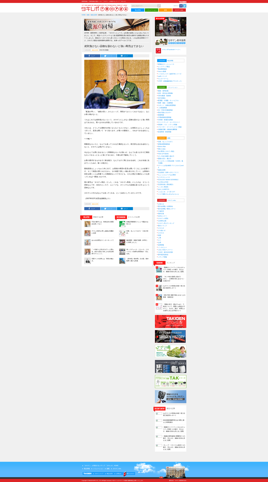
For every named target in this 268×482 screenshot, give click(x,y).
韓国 (159, 235)
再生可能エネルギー (164, 112)
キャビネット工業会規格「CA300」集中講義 (170, 162)
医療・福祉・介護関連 (165, 103)
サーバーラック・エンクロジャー (169, 122)
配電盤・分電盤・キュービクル (168, 100)
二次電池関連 (162, 108)
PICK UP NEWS (163, 154)
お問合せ (118, 473)
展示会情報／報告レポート (167, 209)
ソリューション (151, 10)
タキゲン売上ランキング (166, 223)
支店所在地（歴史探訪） (166, 184)
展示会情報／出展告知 (165, 206)
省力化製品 (161, 98)
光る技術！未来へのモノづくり (168, 172)
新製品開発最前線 (164, 144)
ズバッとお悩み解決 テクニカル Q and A (171, 166)
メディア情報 (162, 257)
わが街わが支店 (163, 182)
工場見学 (161, 211)
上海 (159, 238)
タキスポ (161, 228)
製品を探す (110, 473)
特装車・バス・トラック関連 (167, 124)
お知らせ (161, 204)
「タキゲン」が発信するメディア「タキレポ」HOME (100, 465)
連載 (165, 10)
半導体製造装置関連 (164, 117)
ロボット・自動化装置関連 (167, 105)
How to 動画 (162, 71)
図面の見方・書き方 (164, 158)
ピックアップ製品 (164, 66)
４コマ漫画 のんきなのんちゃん (168, 194)
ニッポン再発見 (163, 187)
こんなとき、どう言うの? (166, 192)
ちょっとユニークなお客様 (167, 175)
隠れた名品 (161, 149)
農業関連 (161, 115)
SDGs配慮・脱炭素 (164, 95)
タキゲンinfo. (179, 10)
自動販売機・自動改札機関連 (167, 129)
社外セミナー (162, 216)
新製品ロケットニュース (166, 64)
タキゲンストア (99, 473)
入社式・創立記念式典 (165, 252)
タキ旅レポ (161, 230)
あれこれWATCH (163, 189)
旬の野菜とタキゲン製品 (166, 151)
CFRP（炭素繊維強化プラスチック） (170, 81)
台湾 (159, 242)
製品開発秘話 (162, 69)
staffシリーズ (162, 76)
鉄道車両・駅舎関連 (164, 132)
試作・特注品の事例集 (165, 93)
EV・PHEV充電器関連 (165, 110)
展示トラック (162, 225)
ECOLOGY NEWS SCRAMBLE (168, 179)
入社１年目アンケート (165, 250)
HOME (83, 15)
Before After (162, 146)
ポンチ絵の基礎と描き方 (166, 156)
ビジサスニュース (164, 177)
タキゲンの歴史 (163, 218)
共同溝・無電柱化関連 (165, 120)
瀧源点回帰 (94, 15)
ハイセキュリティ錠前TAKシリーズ (169, 74)
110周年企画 (162, 221)
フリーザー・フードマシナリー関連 (170, 127)
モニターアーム (163, 78)
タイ (159, 240)
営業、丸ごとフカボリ (165, 141)
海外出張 (161, 213)
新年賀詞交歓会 (163, 254)
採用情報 (161, 245)
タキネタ (161, 233)
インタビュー (162, 247)
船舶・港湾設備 (163, 91)
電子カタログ (130, 473)
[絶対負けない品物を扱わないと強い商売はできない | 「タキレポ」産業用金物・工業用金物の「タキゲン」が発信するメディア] (125, 56)
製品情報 (138, 10)
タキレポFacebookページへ (171, 49)
